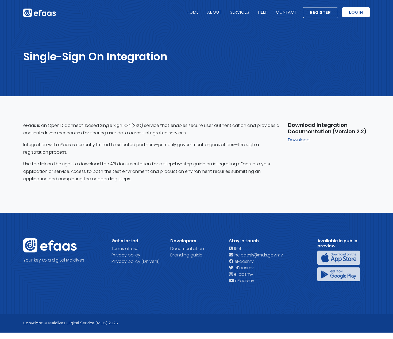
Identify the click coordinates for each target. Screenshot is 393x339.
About (214, 12)
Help (262, 12)
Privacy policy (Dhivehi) (135, 261)
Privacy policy (125, 255)
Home (193, 12)
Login (356, 12)
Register (320, 12)
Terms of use (124, 249)
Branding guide (186, 255)
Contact (286, 12)
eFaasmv (243, 261)
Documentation (187, 249)
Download (299, 140)
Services (240, 12)
